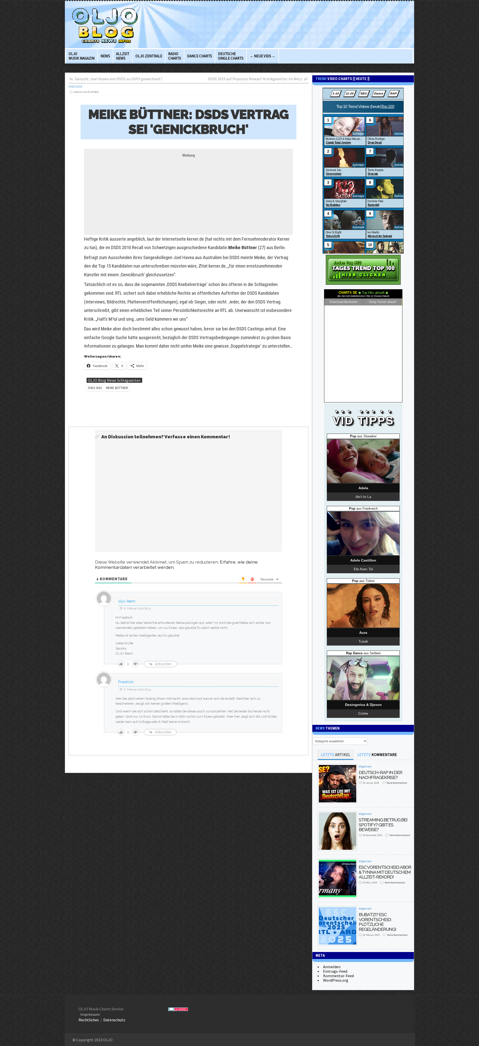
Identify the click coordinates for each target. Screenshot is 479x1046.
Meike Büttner (117, 388)
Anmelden (332, 966)
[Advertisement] (188, 192)
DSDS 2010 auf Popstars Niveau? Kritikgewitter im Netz (255, 78)
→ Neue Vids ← (262, 56)
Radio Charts (174, 56)
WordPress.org (335, 980)
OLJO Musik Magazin (82, 56)
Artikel (335, 754)
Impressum (90, 1014)
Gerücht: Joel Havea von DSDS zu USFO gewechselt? (118, 78)
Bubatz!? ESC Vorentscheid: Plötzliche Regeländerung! (377, 922)
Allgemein (365, 766)
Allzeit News (122, 56)
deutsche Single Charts (230, 56)
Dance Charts (199, 56)
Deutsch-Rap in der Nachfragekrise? (380, 775)
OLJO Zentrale (148, 56)
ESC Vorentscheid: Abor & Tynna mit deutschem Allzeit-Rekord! (385, 871)
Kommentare (377, 754)
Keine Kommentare (397, 782)
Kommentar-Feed (338, 975)
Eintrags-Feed (335, 971)
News (105, 56)
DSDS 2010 (75, 86)
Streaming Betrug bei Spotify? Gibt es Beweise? (383, 824)
